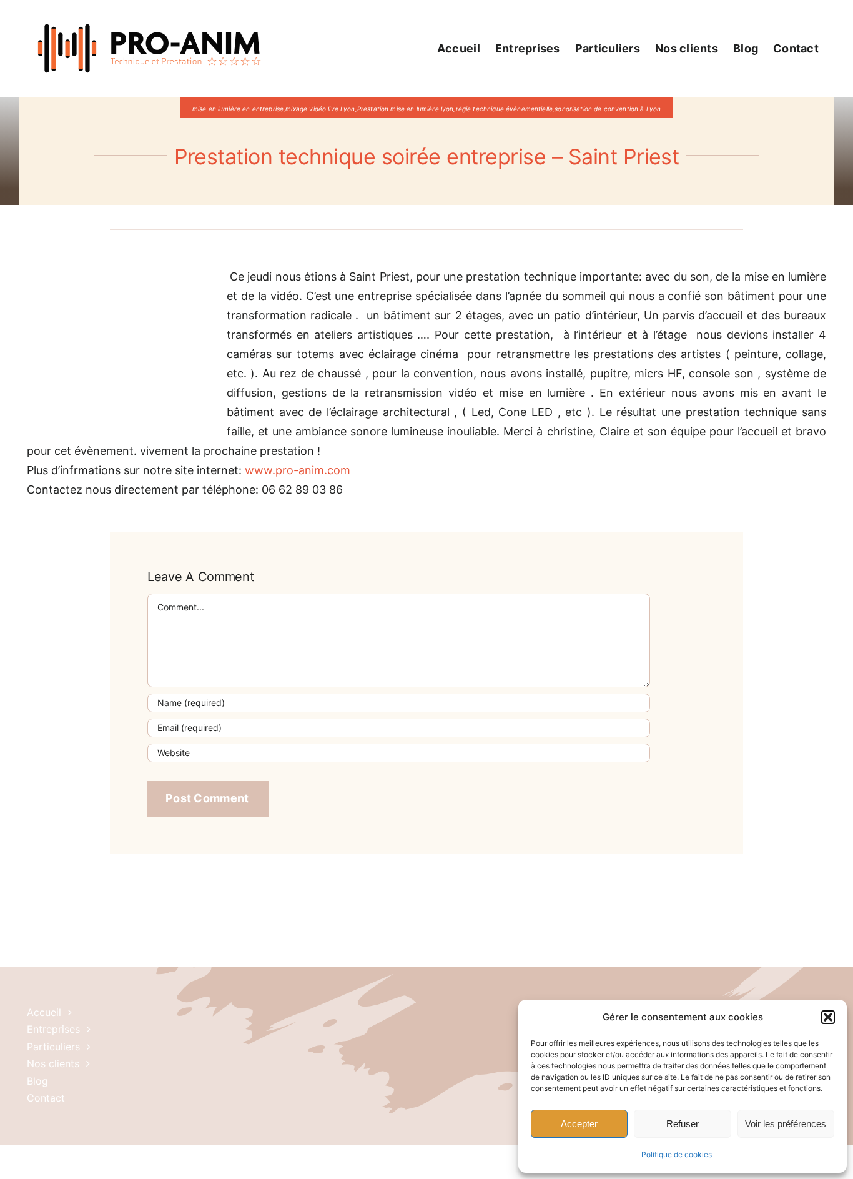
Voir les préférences (785, 1123)
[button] (828, 1017)
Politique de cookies (676, 1154)
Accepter (579, 1123)
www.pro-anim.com (297, 470)
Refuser (682, 1123)
